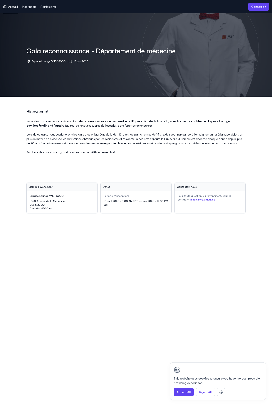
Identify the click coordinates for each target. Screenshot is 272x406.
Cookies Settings (221, 392)
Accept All (184, 392)
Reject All (205, 392)
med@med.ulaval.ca (202, 199)
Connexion (258, 7)
